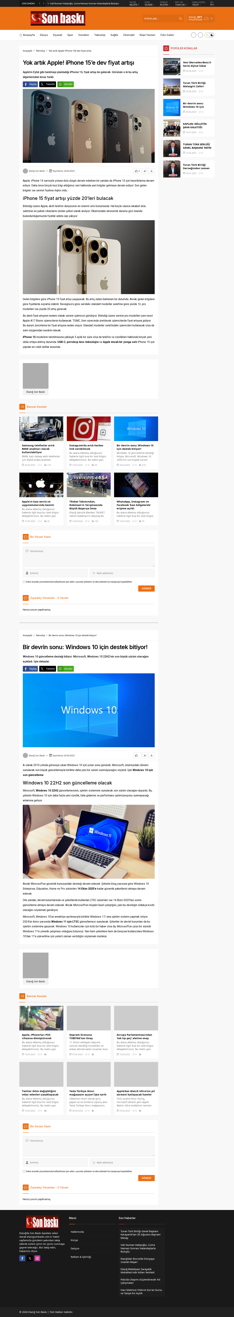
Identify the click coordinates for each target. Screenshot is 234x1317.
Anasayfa (27, 50)
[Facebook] (22, 1258)
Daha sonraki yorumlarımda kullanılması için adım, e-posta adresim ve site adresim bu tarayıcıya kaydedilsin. (79, 582)
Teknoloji (40, 50)
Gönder (68, 84)
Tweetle (50, 84)
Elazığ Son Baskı (37, 170)
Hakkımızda (77, 1231)
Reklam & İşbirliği (81, 1256)
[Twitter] (30, 1258)
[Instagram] (37, 1258)
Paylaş (33, 84)
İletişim (75, 1248)
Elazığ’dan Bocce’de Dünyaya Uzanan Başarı (72, 3)
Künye (74, 1240)
